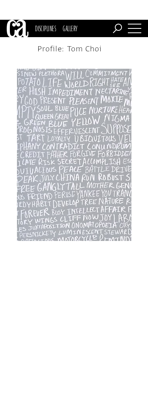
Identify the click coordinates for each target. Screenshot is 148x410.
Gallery (70, 28)
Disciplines (45, 28)
